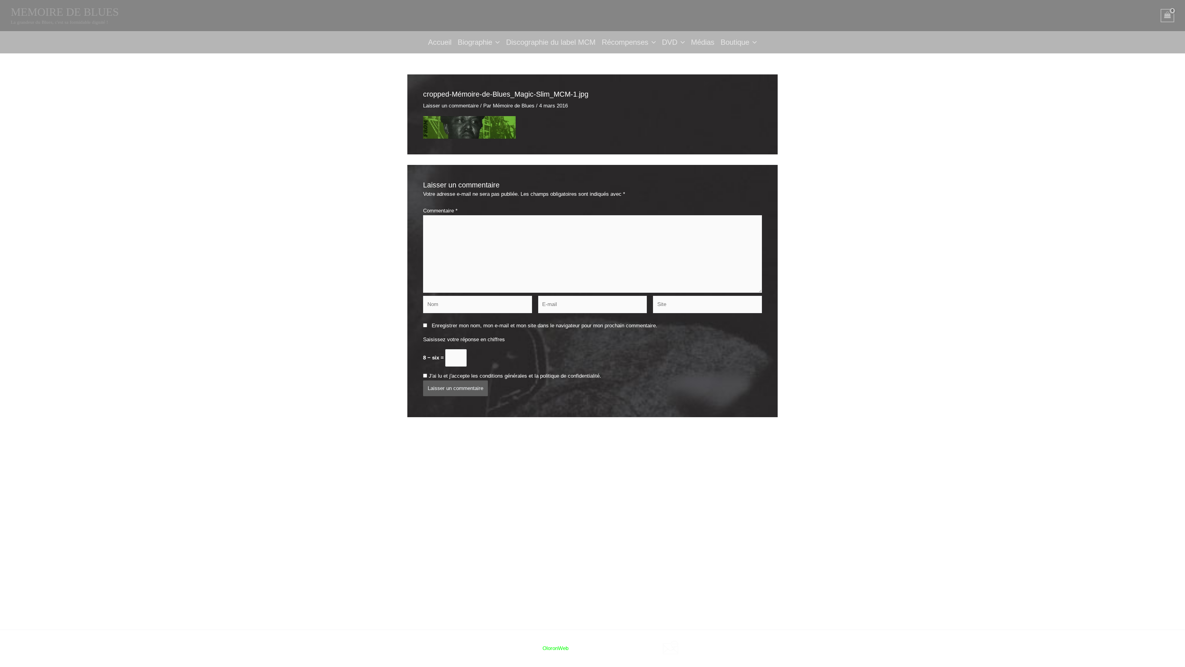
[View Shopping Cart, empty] (1167, 16)
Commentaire (440, 211)
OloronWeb (555, 648)
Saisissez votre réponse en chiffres (464, 339)
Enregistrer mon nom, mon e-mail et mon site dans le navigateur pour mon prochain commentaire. (544, 326)
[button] (496, 42)
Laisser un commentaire (451, 106)
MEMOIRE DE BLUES (65, 12)
